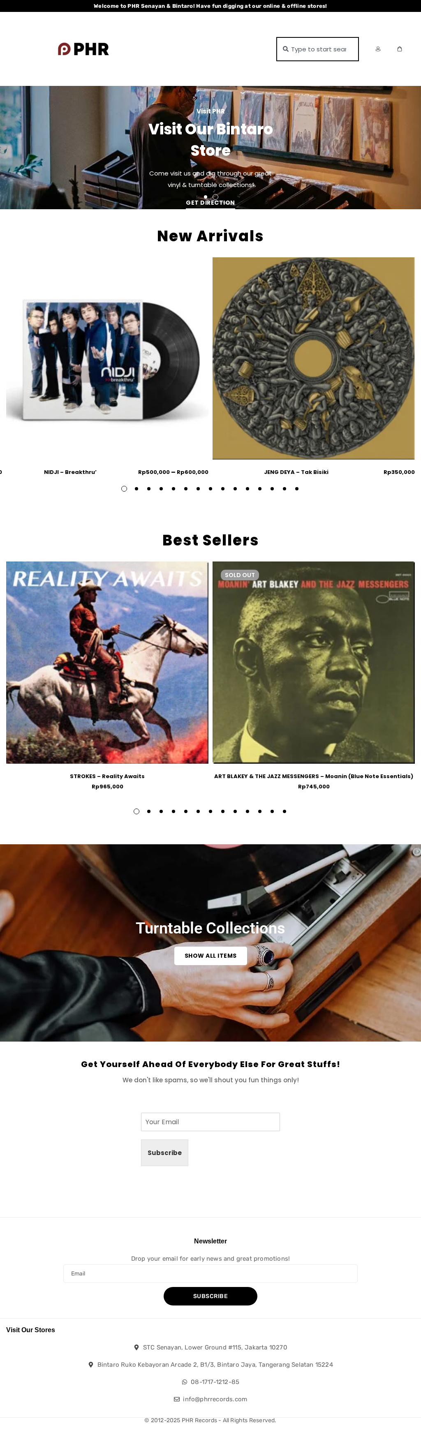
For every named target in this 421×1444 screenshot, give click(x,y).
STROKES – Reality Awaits (107, 776)
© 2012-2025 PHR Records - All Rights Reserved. (210, 1420)
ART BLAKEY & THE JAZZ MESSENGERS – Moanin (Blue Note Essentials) (313, 776)
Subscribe (165, 1152)
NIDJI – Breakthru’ (70, 472)
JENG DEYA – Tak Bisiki (296, 472)
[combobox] (317, 49)
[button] (205, 197)
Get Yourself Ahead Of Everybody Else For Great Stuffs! (210, 1064)
